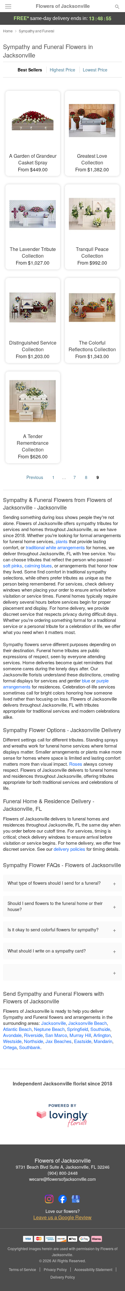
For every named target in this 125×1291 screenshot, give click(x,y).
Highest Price (62, 70)
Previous (34, 477)
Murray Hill (80, 1035)
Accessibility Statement (93, 1269)
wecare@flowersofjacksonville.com (62, 1179)
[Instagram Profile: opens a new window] (49, 1199)
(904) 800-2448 (63, 1173)
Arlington (102, 1035)
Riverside (33, 1035)
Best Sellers (30, 70)
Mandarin (103, 1041)
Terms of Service (22, 1269)
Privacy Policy (55, 1269)
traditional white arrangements (55, 547)
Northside (33, 1041)
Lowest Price (95, 70)
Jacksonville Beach (87, 1023)
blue (86, 680)
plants (62, 541)
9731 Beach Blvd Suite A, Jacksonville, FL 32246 (63, 1167)
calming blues (38, 565)
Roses (75, 764)
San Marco (56, 1035)
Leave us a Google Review (62, 1217)
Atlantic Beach (17, 1029)
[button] (112, 1277)
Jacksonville (53, 1023)
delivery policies (69, 849)
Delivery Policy (62, 1277)
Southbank (29, 1047)
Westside (12, 1041)
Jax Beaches (59, 1041)
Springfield (77, 1029)
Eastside (82, 1041)
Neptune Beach (49, 1029)
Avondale (12, 1035)
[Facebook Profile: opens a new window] (62, 1199)
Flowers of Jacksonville (63, 6)
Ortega (10, 1047)
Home (8, 30)
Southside (100, 1029)
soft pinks (12, 565)
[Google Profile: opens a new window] (76, 1199)
